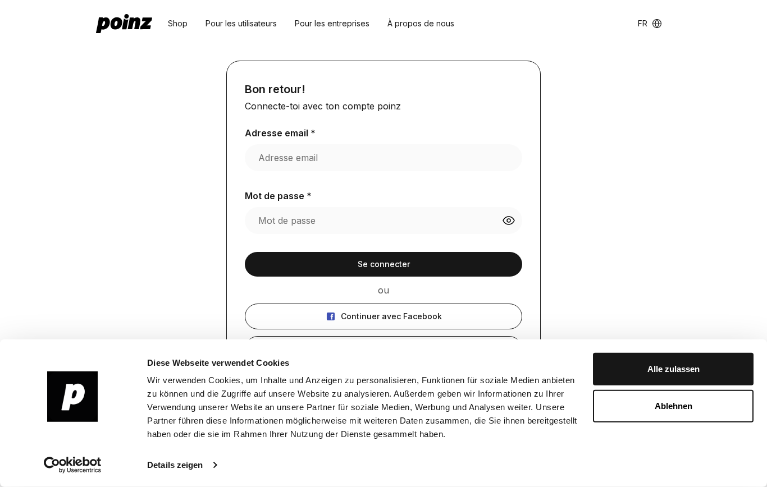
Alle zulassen (673, 369)
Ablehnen (673, 405)
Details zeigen (175, 465)
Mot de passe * (278, 195)
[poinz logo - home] (124, 23)
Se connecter (384, 264)
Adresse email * (280, 133)
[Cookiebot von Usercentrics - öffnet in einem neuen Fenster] (73, 465)
